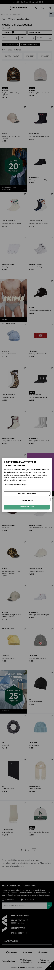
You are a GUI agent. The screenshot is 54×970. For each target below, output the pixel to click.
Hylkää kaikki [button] (27, 500)
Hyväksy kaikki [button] (27, 507)
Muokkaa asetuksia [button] (27, 494)
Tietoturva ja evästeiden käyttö (15, 485)
